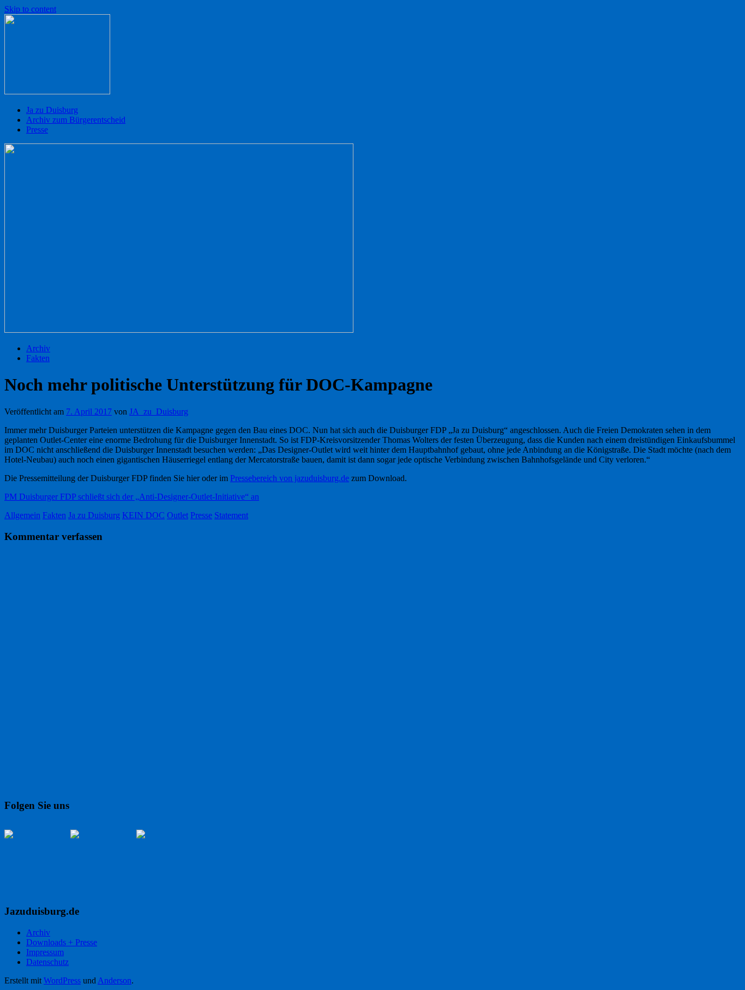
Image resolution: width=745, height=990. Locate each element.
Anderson (114, 980)
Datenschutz (47, 962)
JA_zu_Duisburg (158, 411)
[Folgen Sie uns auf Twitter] (96, 856)
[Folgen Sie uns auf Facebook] (30, 856)
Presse (37, 129)
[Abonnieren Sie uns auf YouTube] (162, 856)
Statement (231, 515)
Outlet (177, 515)
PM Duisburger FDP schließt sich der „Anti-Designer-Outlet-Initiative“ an (131, 496)
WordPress (62, 980)
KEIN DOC (143, 515)
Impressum (45, 952)
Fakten (38, 358)
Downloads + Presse (61, 942)
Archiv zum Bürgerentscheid (75, 119)
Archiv (38, 348)
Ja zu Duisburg (52, 110)
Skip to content (30, 9)
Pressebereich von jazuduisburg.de (289, 478)
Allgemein (22, 515)
